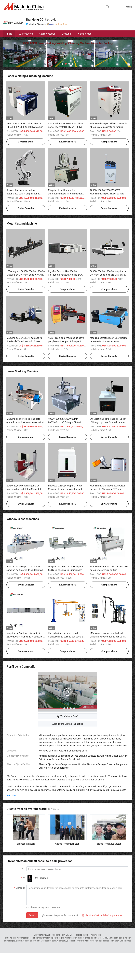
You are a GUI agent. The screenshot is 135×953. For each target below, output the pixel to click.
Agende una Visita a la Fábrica (67, 723)
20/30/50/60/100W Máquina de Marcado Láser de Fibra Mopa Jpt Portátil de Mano (23, 489)
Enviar (32, 915)
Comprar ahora (26, 141)
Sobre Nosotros (47, 33)
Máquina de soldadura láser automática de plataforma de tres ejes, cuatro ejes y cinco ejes (65, 194)
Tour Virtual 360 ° (69, 716)
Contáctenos (84, 33)
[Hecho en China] (24, 6)
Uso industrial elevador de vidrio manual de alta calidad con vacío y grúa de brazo (65, 637)
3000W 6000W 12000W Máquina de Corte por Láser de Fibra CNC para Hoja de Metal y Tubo (108, 275)
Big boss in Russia (26, 843)
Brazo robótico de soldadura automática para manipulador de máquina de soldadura (23, 194)
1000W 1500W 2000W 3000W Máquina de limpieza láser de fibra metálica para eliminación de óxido (107, 194)
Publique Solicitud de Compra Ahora (102, 915)
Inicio (9, 33)
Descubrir (67, 33)
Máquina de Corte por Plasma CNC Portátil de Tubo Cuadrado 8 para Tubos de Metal (24, 341)
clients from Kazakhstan (109, 843)
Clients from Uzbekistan (67, 843)
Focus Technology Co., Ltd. (61, 934)
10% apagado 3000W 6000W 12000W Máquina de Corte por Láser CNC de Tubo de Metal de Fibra (25, 275)
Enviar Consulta (67, 141)
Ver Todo (11, 795)
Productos (27, 33)
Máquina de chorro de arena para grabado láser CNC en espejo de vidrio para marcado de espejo (25, 422)
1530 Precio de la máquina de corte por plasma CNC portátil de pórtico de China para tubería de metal (67, 341)
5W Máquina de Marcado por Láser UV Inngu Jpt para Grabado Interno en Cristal (108, 422)
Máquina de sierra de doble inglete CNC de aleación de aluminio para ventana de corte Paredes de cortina (66, 570)
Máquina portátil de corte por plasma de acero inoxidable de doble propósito (109, 341)
